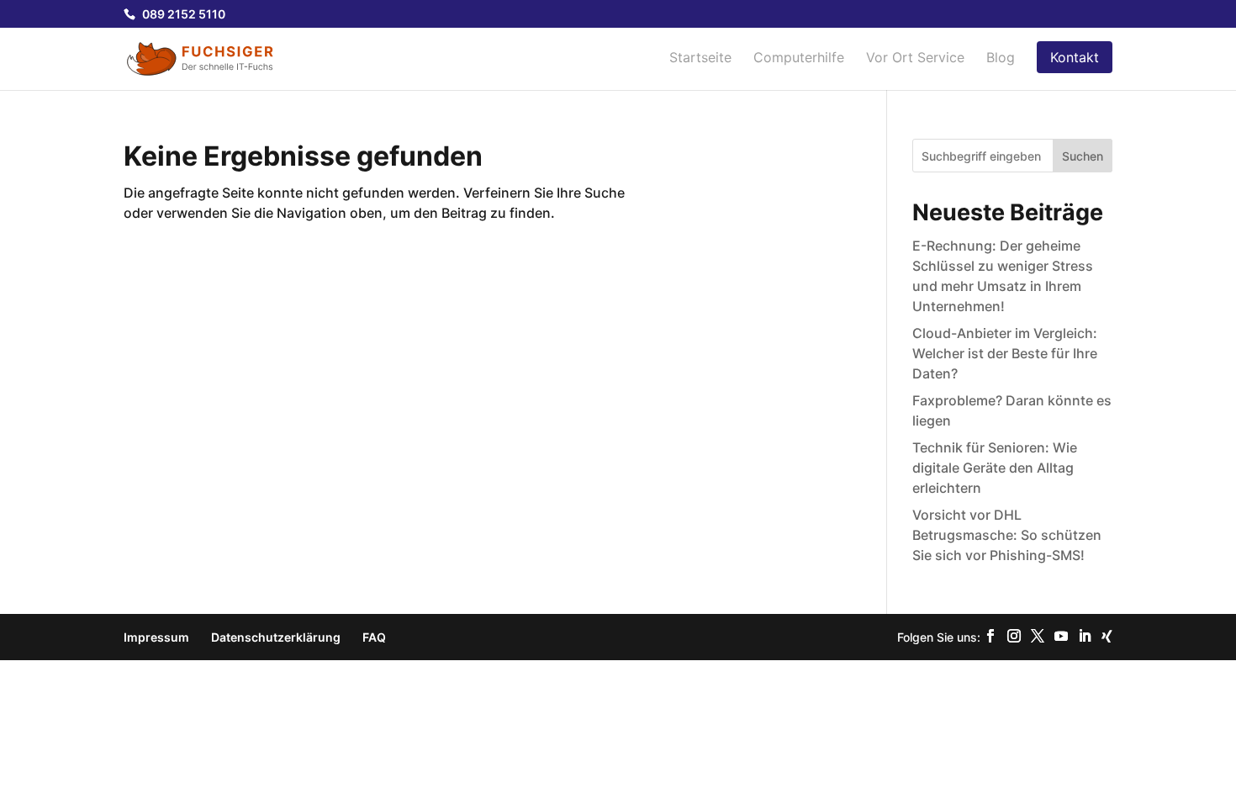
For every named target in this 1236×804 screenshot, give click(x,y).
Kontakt (1074, 57)
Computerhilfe (798, 58)
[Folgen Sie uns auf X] (1037, 637)
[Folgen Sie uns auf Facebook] (990, 637)
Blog (1000, 58)
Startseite (700, 58)
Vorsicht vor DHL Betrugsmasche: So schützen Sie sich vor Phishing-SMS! (1006, 534)
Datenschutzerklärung (276, 637)
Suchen (1082, 156)
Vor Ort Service (915, 58)
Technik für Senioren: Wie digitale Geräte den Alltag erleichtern (994, 467)
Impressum (156, 637)
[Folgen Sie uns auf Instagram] (1014, 637)
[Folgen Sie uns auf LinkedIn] (1084, 637)
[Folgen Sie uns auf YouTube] (1061, 637)
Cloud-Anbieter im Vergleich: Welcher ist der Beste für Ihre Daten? (1004, 353)
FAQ (374, 637)
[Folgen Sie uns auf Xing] (1106, 636)
